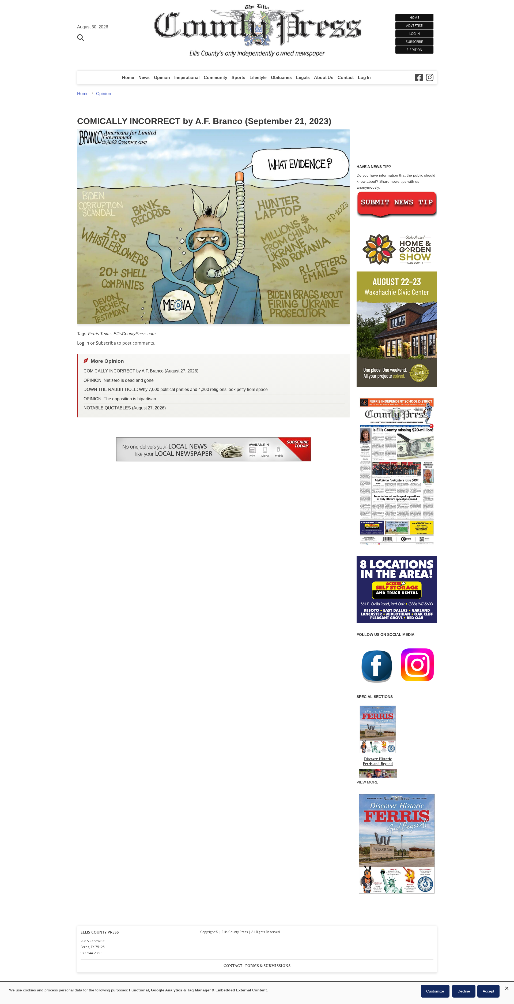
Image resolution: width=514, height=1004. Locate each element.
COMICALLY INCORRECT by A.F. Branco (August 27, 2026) (141, 371)
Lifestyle (258, 77)
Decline (464, 991)
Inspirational (186, 77)
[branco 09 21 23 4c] (213, 226)
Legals (303, 77)
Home (414, 17)
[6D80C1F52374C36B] (397, 894)
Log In (414, 33)
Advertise (414, 25)
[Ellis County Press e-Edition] (397, 546)
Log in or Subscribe (96, 343)
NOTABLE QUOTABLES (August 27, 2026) (125, 408)
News (144, 77)
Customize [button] (435, 991)
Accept (488, 991)
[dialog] (257, 993)
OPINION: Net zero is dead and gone (119, 380)
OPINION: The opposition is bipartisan (120, 399)
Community (215, 77)
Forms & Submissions (267, 966)
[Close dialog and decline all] (507, 987)
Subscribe (414, 41)
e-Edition (414, 49)
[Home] (257, 32)
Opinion (162, 77)
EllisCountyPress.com (135, 333)
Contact (346, 77)
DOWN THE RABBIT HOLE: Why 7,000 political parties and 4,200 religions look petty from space (176, 389)
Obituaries (281, 77)
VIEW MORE (367, 782)
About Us (323, 77)
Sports (238, 77)
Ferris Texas (100, 333)
